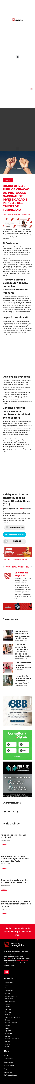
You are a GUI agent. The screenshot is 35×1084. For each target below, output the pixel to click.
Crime (8, 559)
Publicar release (9, 1065)
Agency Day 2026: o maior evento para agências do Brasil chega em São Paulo (15, 858)
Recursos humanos (11, 1023)
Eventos (7, 1004)
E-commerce (9, 990)
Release (7, 1025)
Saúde (7, 1028)
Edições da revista (9, 1069)
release (24, 559)
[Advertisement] (17, 128)
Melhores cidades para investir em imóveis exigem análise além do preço (16, 903)
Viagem (7, 1047)
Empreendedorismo (11, 996)
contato (9, 958)
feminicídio (17, 559)
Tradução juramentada (12, 1039)
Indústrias (8, 1009)
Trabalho (7, 1036)
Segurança (8, 1031)
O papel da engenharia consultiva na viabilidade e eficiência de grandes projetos (23, 650)
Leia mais (4, 844)
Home (6, 1055)
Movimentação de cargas (12, 1017)
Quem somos (8, 1062)
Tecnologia (8, 1033)
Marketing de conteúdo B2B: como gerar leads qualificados (23, 634)
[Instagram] (6, 972)
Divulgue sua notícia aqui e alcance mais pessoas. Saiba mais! (17, 931)
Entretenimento (10, 1001)
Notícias (7, 1020)
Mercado (7, 1015)
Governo (7, 1007)
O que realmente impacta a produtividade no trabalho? (23, 666)
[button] (17, 56)
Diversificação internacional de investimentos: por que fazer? (23, 679)
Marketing (8, 1012)
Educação (8, 993)
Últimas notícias (9, 1059)
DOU (12, 559)
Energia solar (9, 999)
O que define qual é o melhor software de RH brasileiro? (14, 881)
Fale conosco (8, 1072)
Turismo (7, 1044)
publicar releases (22, 961)
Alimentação (8, 983)
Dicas (6, 988)
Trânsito (7, 1041)
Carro (6, 985)
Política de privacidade (11, 1075)
